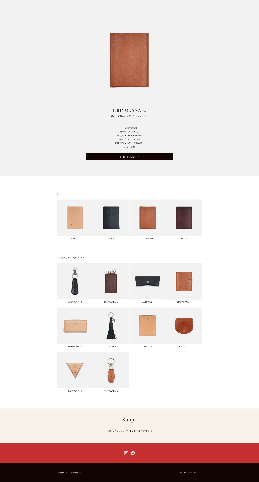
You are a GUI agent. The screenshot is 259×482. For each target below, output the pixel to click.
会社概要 (74, 472)
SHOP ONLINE (127, 157)
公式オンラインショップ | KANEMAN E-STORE (128, 431)
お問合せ (60, 472)
